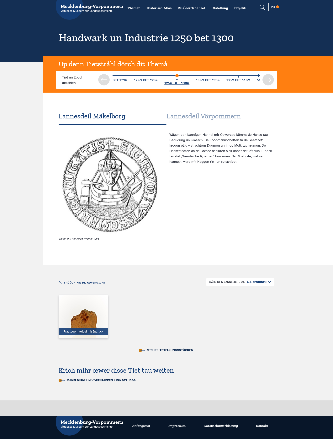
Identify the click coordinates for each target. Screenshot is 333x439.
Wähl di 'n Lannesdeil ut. (227, 282)
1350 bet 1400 (238, 80)
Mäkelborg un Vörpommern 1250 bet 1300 (101, 380)
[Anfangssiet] (89, 422)
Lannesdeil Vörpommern (203, 116)
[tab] (112, 116)
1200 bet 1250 (146, 80)
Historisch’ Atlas (159, 8)
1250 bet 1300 (176, 83)
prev (104, 79)
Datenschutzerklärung (221, 426)
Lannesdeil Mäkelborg (92, 116)
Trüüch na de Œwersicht (85, 282)
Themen (134, 8)
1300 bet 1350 (208, 80)
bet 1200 (120, 80)
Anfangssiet (141, 426)
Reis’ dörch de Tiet (191, 8)
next (268, 79)
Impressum (177, 426)
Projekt (240, 8)
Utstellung (219, 8)
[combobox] (258, 282)
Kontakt (262, 426)
